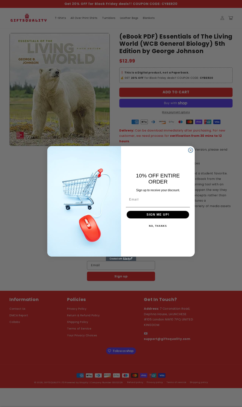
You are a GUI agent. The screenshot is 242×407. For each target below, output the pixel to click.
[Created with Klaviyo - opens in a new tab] (121, 259)
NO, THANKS (158, 226)
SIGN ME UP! (158, 214)
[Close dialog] (190, 150)
